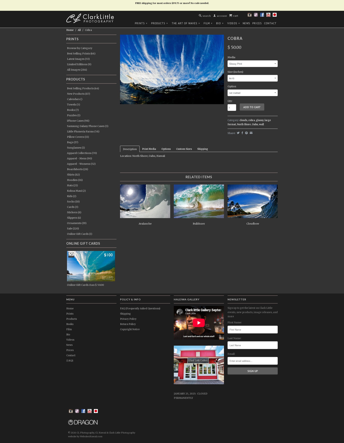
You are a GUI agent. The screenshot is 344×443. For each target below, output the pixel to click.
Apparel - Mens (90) (79, 158)
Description (130, 149)
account (221, 15)
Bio (220, 23)
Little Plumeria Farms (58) (83, 131)
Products (159, 23)
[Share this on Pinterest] (246, 132)
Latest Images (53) (78, 59)
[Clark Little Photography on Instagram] (250, 16)
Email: (231, 354)
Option (232, 86)
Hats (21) (72, 185)
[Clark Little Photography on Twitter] (256, 16)
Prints (141, 23)
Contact (270, 23)
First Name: (235, 322)
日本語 (69, 360)
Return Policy (128, 324)
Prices (257, 23)
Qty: (230, 101)
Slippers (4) (74, 217)
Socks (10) (73, 201)
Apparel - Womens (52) (81, 163)
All (79, 30)
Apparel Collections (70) (82, 153)
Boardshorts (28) (77, 169)
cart (235, 15)
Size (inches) (235, 71)
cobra (251, 120)
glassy (260, 120)
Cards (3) (72, 207)
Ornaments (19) (77, 223)
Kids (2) (71, 196)
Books (69, 324)
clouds (243, 120)
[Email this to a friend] (250, 132)
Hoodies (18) (75, 180)
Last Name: (234, 338)
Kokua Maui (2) (76, 190)
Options (166, 149)
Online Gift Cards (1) (79, 234)
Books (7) (73, 110)
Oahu (255, 124)
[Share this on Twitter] (238, 132)
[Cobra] (172, 69)
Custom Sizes (184, 149)
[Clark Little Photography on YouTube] (268, 16)
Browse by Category (79, 48)
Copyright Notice (130, 329)
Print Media (149, 149)
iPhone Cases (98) (78, 120)
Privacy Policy (128, 318)
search (206, 15)
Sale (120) (73, 228)
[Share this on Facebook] (242, 132)
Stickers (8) (74, 212)
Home (70, 308)
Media (231, 57)
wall (261, 124)
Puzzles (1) (73, 115)
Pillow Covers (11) (78, 137)
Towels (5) (73, 104)
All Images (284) (77, 69)
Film (208, 23)
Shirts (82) (73, 174)
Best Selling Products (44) (83, 88)
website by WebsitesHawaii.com (85, 436)
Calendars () (74, 99)
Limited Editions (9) (79, 64)
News (246, 23)
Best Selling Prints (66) (81, 53)
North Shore (244, 124)
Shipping (202, 149)
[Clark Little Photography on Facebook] (262, 16)
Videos (233, 23)
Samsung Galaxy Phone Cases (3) (87, 126)
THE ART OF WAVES (186, 23)
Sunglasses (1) (76, 147)
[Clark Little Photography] (91, 18)
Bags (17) (72, 142)
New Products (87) (78, 93)
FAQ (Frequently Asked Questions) (140, 308)
